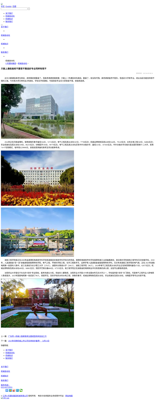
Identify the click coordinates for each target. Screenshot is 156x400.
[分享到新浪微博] (14, 390)
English (8, 6)
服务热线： (5, 385)
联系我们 (9, 22)
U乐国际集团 (10, 63)
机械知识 (9, 19)
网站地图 (69, 396)
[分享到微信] (21, 390)
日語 (14, 6)
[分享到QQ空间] (10, 390)
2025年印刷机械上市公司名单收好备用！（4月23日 (28, 341)
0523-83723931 (6, 387)
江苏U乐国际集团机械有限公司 (15, 396)
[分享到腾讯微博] (17, 390)
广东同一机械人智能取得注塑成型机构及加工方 (27, 336)
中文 (3, 6)
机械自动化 (10, 16)
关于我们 (9, 13)
